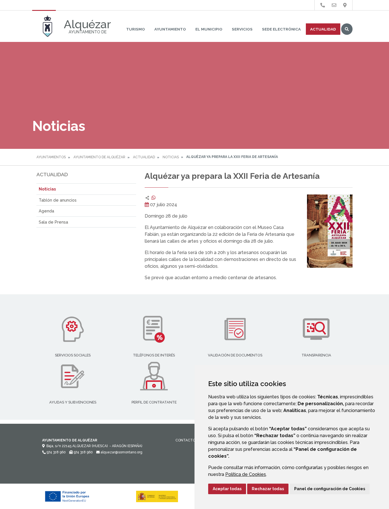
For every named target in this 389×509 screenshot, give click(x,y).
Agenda (46, 210)
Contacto (185, 440)
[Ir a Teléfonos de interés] (322, 5)
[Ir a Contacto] (334, 5)
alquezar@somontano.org (121, 452)
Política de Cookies (245, 474)
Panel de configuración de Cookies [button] (329, 488)
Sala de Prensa (53, 222)
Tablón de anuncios (58, 200)
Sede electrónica (281, 29)
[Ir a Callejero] (345, 5)
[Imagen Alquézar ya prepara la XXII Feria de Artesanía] (330, 231)
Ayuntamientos (51, 157)
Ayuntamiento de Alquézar (99, 157)
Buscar (347, 29)
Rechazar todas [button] (268, 488)
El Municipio (208, 29)
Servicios (242, 29)
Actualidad (323, 29)
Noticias (171, 157)
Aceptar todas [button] (227, 488)
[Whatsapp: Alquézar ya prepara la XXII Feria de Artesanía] (153, 197)
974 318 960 (56, 452)
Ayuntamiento (170, 29)
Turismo (135, 29)
